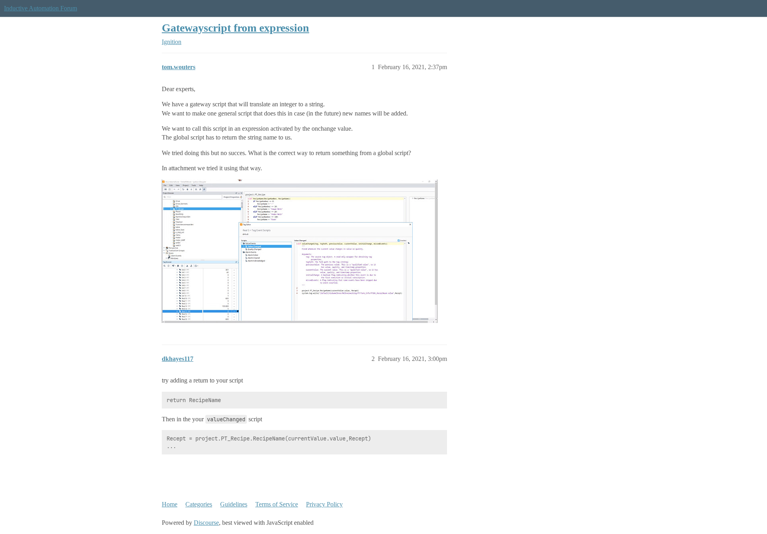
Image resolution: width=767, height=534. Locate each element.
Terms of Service (276, 504)
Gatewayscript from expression (235, 28)
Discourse (206, 522)
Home (169, 504)
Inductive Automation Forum (40, 8)
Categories (198, 504)
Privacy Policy (324, 504)
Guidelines (233, 504)
